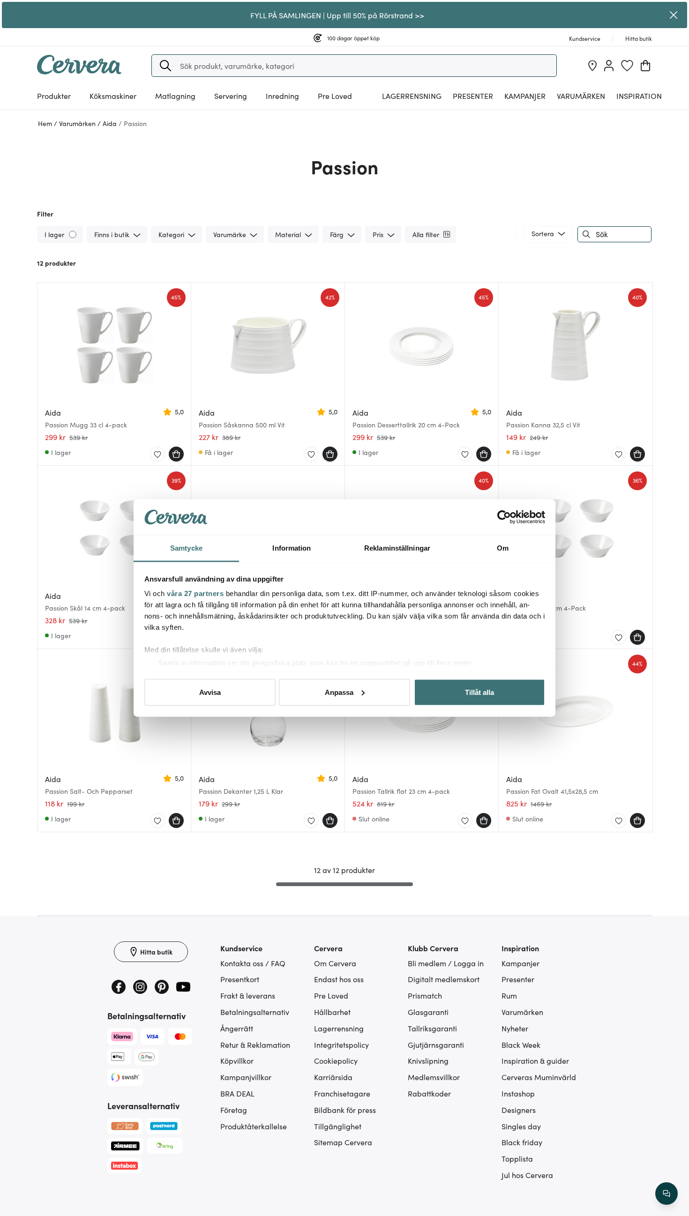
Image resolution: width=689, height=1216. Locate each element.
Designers (519, 1109)
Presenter (518, 979)
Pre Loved (335, 95)
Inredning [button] (282, 95)
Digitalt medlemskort (443, 979)
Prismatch (425, 995)
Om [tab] (503, 548)
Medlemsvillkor (434, 1077)
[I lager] (73, 234)
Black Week (521, 1044)
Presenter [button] (473, 95)
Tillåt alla (479, 692)
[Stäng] (674, 15)
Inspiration (639, 95)
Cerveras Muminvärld (539, 1077)
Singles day (521, 1126)
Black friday (522, 1142)
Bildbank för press (345, 1109)
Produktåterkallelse (253, 1126)
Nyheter (515, 1028)
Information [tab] (291, 548)
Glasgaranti (428, 1012)
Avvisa (210, 692)
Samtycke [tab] (186, 548)
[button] (165, 65)
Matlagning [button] (175, 95)
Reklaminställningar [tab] (397, 548)
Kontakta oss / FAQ (252, 963)
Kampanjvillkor (245, 1077)
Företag (233, 1109)
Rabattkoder (429, 1093)
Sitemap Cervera (343, 1142)
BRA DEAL (237, 1093)
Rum (509, 995)
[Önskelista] (627, 66)
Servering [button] (230, 95)
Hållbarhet (332, 1012)
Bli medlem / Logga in (446, 963)
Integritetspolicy (341, 1044)
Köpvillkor (237, 1060)
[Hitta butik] (592, 66)
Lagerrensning (412, 95)
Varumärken (581, 95)
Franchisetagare (342, 1093)
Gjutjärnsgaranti (436, 1044)
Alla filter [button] (425, 234)
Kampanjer (525, 95)
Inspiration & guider (535, 1060)
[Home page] (79, 71)
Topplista (517, 1158)
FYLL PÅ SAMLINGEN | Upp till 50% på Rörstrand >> (337, 15)
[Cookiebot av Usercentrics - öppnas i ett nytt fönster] (504, 517)
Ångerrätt (236, 1028)
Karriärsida (333, 1077)
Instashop (518, 1093)
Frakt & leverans (247, 995)
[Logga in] (608, 66)
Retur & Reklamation (255, 1044)
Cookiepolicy (336, 1060)
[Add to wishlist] (157, 454)
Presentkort (239, 979)
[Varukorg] (645, 66)
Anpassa (339, 692)
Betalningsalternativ (254, 1012)
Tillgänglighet (337, 1126)
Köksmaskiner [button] (113, 95)
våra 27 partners (195, 593)
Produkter (54, 95)
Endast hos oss (339, 979)
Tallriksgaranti (432, 1028)
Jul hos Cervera (527, 1175)
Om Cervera (335, 963)
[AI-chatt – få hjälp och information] (666, 1193)
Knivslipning (428, 1060)
